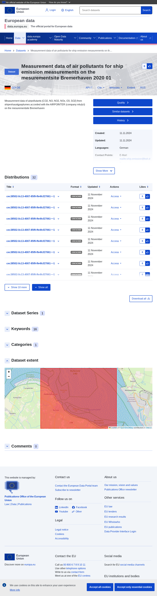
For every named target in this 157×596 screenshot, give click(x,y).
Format (75, 187)
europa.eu (29, 564)
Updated (93, 187)
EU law (108, 506)
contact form (77, 572)
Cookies (59, 534)
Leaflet (114, 427)
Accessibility (62, 538)
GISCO (149, 427)
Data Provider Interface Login (120, 531)
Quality (121, 102)
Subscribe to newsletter (67, 490)
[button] (59, 2)
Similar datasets (121, 111)
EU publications (113, 527)
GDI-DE (16, 87)
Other (79, 511)
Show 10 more (19, 287)
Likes (143, 187)
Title (8, 187)
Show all (43, 287)
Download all (139, 298)
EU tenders (110, 511)
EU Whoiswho (112, 522)
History (121, 120)
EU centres (84, 575)
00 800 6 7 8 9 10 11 (74, 564)
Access (115, 196)
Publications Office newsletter (120, 489)
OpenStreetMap (126, 427)
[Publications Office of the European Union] (28, 486)
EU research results (115, 516)
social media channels (132, 564)
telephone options (76, 568)
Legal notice (61, 529)
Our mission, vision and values (121, 485)
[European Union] (28, 557)
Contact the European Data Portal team (76, 485)
